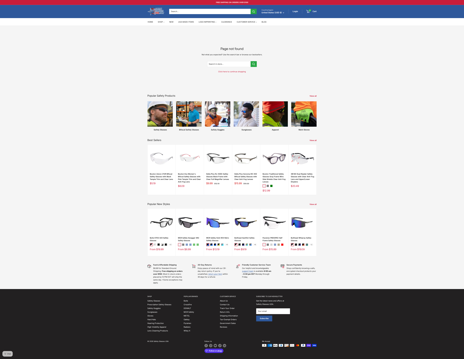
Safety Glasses (153, 301)
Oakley (186, 319)
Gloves (150, 316)
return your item (215, 274)
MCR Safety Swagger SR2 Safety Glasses (188, 239)
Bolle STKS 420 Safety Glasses (159, 239)
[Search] (254, 11)
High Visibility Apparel (156, 327)
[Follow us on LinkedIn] (224, 345)
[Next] (317, 170)
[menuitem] (150, 22)
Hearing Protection (155, 323)
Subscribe (264, 318)
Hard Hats (151, 319)
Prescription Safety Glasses (159, 304)
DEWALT (187, 308)
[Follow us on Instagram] (210, 345)
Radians (187, 327)
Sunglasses (152, 312)
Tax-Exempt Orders (228, 319)
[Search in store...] (254, 64)
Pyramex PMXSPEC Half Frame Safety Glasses (272, 239)
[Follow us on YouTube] (215, 345)
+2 (311, 244)
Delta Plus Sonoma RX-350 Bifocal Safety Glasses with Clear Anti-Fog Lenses (245, 176)
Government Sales (228, 323)
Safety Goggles (154, 308)
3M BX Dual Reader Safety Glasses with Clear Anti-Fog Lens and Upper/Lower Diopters (302, 178)
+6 (255, 244)
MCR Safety (189, 312)
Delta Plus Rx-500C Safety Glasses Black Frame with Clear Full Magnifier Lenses (217, 176)
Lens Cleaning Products (157, 331)
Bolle (186, 301)
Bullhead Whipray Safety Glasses (301, 239)
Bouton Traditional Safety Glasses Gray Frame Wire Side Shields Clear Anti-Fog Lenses (274, 178)
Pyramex (187, 323)
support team (247, 271)
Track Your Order (227, 308)
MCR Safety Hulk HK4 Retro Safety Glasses (217, 239)
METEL (187, 316)
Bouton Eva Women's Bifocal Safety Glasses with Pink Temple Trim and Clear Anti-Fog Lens (189, 178)
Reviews (223, 327)
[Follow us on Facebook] (206, 345)
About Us (224, 301)
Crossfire (188, 304)
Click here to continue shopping (232, 71)
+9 (227, 244)
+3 (170, 244)
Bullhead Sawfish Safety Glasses (244, 239)
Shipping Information (229, 316)
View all (313, 96)
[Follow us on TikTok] (220, 345)
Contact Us (224, 304)
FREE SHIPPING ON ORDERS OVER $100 (232, 2)
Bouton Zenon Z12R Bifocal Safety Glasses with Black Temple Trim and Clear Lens (161, 176)
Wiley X (187, 331)
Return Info (225, 312)
